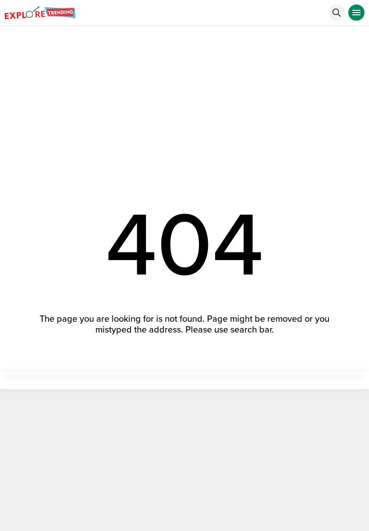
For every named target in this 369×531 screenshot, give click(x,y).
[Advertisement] (184, 93)
